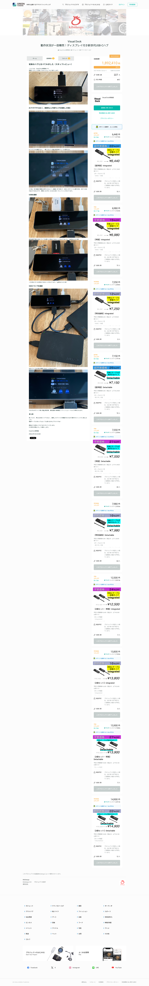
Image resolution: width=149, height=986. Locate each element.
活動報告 (50, 58)
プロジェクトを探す (40, 882)
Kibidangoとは (27, 882)
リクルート (93, 982)
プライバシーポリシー (107, 118)
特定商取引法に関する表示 (107, 113)
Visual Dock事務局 (64, 50)
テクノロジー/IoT (86, 50)
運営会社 (25, 884)
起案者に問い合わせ (107, 108)
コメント (66, 58)
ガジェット (75, 50)
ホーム (35, 58)
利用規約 (101, 982)
